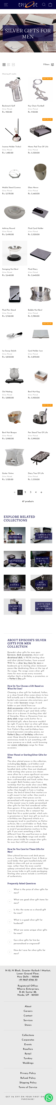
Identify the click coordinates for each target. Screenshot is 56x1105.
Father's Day (15, 679)
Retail (28, 1054)
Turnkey (28, 1058)
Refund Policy (28, 1078)
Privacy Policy (28, 1073)
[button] (4, 65)
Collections (28, 1035)
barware (11, 655)
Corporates (28, 1040)
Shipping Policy (28, 1083)
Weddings (28, 1063)
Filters (46, 64)
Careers (28, 1011)
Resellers (28, 1049)
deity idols (12, 719)
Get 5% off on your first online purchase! (28, 1098)
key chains (21, 764)
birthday (29, 735)
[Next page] (41, 492)
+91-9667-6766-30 (28, 980)
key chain (22, 837)
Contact (28, 1016)
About (28, 1006)
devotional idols (14, 658)
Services (28, 1020)
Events (28, 1044)
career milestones (19, 745)
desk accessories (24, 655)
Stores (28, 1025)
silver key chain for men (29, 663)
